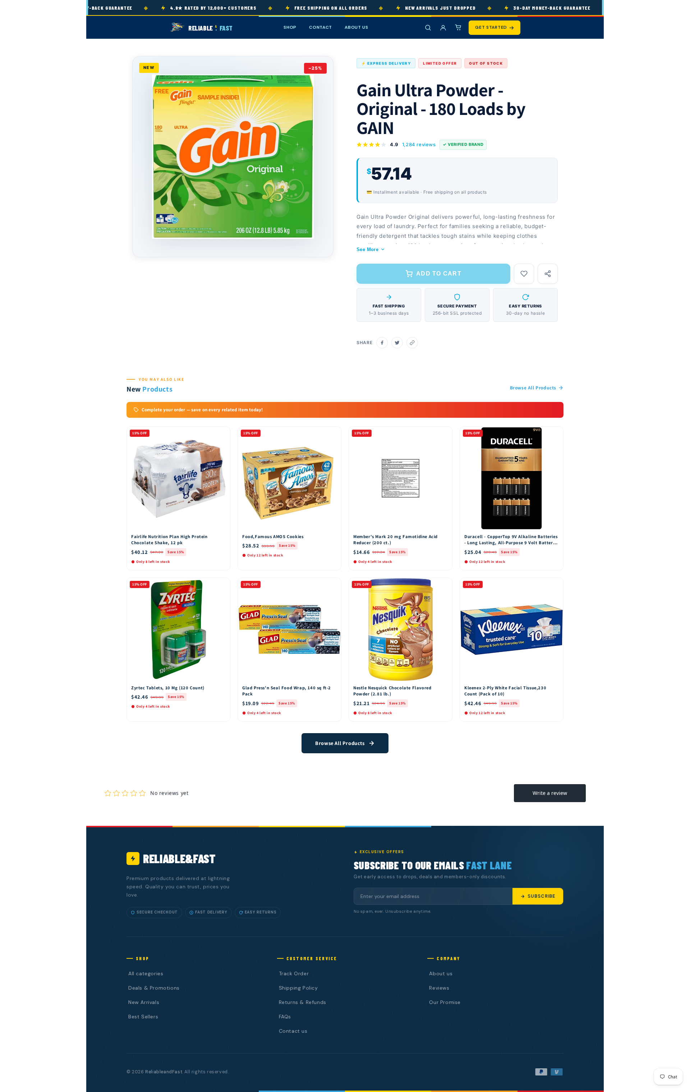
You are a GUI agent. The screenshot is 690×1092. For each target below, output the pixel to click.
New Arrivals (143, 1002)
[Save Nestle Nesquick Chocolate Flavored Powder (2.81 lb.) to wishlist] (443, 585)
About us (440, 973)
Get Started (491, 27)
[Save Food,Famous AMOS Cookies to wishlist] (332, 434)
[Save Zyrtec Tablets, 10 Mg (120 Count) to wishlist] (221, 585)
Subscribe (541, 896)
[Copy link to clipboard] (412, 342)
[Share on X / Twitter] (397, 342)
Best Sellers (143, 1016)
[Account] (443, 27)
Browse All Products (533, 387)
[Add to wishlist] (524, 274)
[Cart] (458, 27)
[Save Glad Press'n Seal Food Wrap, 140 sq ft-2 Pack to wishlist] (332, 585)
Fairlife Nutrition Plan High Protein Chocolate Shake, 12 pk (169, 539)
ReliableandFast (163, 1072)
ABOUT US (356, 27)
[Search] (428, 27)
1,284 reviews (419, 144)
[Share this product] (548, 274)
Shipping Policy (298, 988)
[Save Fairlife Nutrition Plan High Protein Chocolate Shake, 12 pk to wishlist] (221, 434)
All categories (145, 973)
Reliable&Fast (179, 858)
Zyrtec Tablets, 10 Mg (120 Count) (167, 688)
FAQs (285, 1016)
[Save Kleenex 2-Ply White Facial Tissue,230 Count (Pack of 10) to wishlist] (554, 585)
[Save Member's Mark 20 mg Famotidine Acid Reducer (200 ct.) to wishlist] (443, 434)
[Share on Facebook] (382, 342)
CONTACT (320, 27)
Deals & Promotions (154, 988)
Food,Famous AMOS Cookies (272, 536)
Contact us (293, 1031)
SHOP (290, 27)
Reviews (439, 988)
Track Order (294, 973)
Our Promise (445, 1002)
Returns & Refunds (302, 1002)
